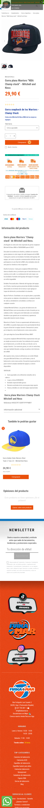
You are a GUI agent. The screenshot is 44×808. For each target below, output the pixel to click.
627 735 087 (21, 708)
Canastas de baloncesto (22, 757)
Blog (22, 784)
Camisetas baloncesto (22, 769)
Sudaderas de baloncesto (21, 775)
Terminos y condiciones (22, 805)
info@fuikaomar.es (22, 711)
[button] (4, 66)
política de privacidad (19, 572)
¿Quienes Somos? (22, 802)
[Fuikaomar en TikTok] (22, 603)
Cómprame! (22, 142)
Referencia (7, 403)
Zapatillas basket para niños (22, 766)
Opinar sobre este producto (22, 507)
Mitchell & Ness (9, 77)
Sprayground (22, 772)
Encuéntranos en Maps (20, 714)
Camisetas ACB (22, 760)
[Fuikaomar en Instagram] (22, 655)
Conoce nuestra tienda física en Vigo (22, 716)
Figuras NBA (22, 778)
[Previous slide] (4, 41)
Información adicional (13, 410)
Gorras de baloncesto (22, 781)
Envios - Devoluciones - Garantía (22, 799)
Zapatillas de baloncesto (22, 763)
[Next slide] (39, 41)
